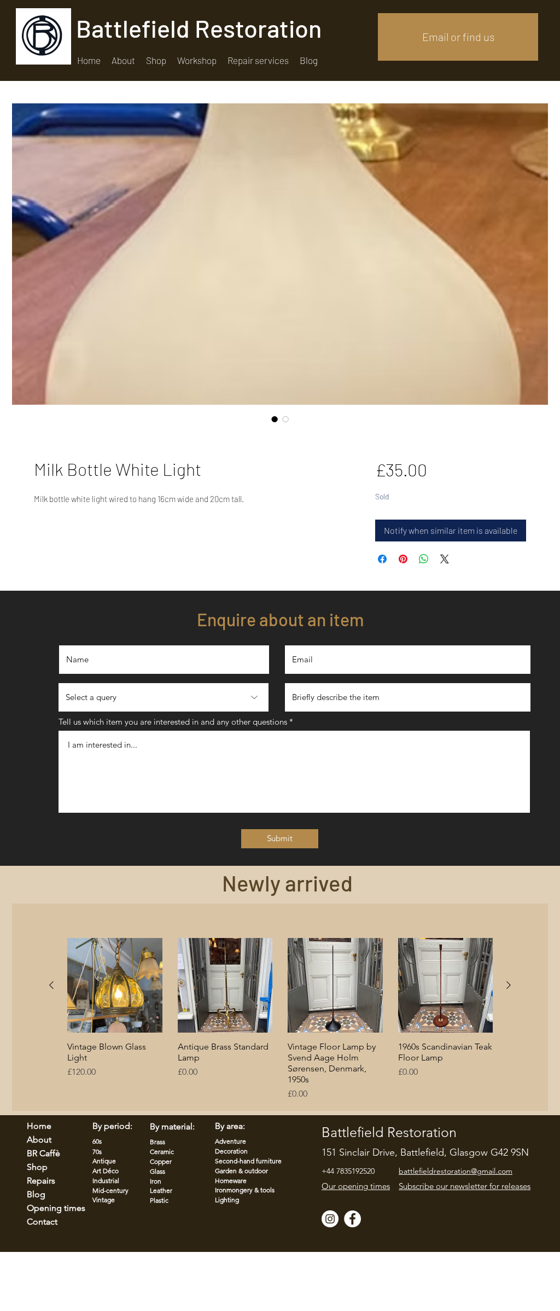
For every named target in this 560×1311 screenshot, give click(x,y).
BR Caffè (43, 1153)
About (39, 1139)
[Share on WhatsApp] (423, 559)
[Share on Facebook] (382, 559)
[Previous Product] (51, 985)
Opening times (49, 1208)
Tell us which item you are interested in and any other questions (173, 722)
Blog (36, 1194)
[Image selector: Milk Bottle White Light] (274, 418)
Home (39, 1126)
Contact (42, 1221)
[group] (280, 1019)
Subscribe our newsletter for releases (464, 1186)
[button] (258, 60)
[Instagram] (330, 1218)
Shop (37, 1167)
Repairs (41, 1180)
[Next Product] (508, 985)
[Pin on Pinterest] (403, 559)
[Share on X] (444, 559)
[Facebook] (352, 1218)
